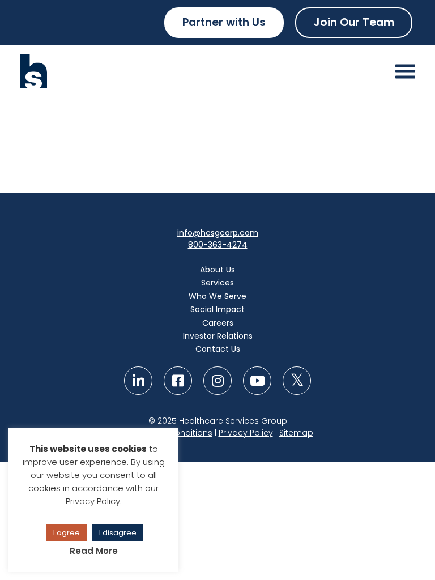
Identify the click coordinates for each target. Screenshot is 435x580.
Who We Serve (217, 296)
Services (217, 282)
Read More (94, 551)
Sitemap (296, 432)
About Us (217, 269)
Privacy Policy (246, 432)
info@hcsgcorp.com (217, 232)
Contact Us (217, 349)
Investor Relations (218, 336)
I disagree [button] (118, 532)
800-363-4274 (218, 244)
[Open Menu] (405, 72)
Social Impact (217, 309)
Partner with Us (224, 22)
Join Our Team (353, 22)
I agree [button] (66, 532)
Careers (217, 323)
